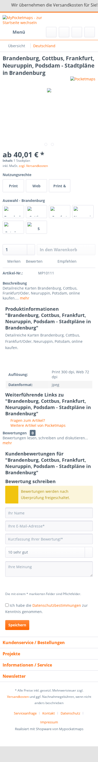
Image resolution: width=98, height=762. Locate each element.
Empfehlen (66, 261)
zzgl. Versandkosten (33, 166)
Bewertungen (15, 432)
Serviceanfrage (25, 713)
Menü (19, 32)
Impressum (49, 722)
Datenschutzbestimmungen (56, 605)
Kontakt (48, 713)
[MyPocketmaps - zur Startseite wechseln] (26, 19)
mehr (24, 298)
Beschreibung (15, 283)
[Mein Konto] (77, 32)
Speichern (17, 624)
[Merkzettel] (64, 32)
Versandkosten (18, 696)
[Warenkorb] (89, 32)
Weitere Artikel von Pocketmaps (37, 425)
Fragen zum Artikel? (27, 420)
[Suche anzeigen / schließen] (51, 32)
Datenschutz (70, 713)
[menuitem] (14, 32)
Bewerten (34, 261)
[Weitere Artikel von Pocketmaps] (82, 81)
